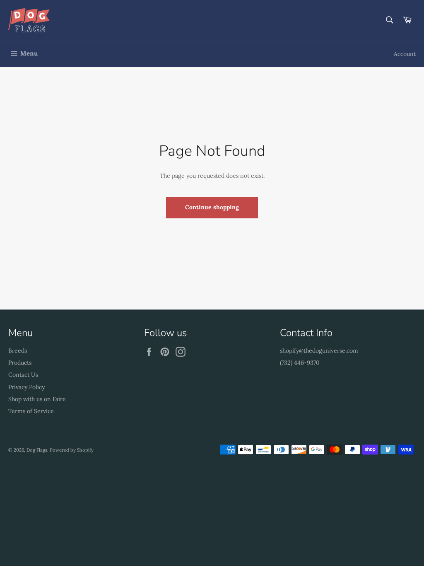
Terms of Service (31, 411)
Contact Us (23, 374)
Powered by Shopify (72, 450)
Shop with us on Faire (37, 399)
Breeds (17, 350)
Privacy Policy (26, 387)
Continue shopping (212, 207)
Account (405, 54)
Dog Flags (36, 450)
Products (19, 362)
